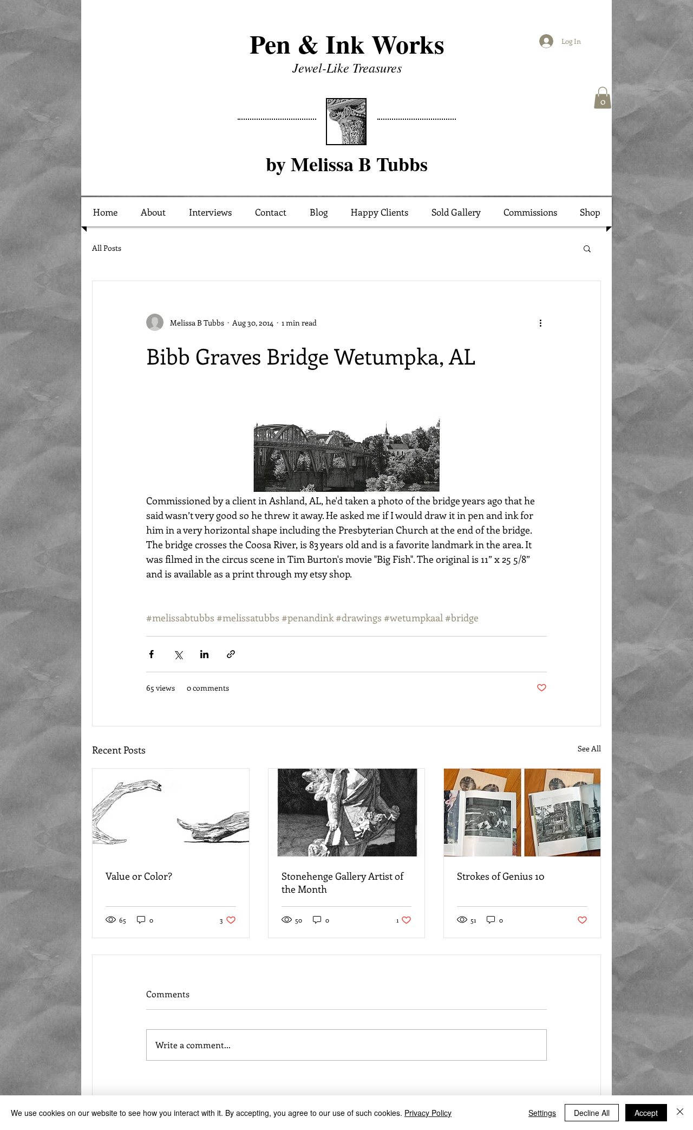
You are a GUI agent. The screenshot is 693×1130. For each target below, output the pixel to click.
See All (589, 748)
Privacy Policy (428, 1112)
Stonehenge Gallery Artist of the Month (342, 882)
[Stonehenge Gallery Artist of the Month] (347, 812)
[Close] (680, 1112)
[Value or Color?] (171, 812)
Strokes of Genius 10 (500, 875)
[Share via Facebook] (151, 654)
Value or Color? (139, 875)
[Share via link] (231, 654)
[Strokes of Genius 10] (522, 812)
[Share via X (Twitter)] (178, 654)
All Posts (106, 248)
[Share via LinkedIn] (204, 654)
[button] (602, 98)
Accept (646, 1112)
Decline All (592, 1112)
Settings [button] (542, 1112)
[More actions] (540, 322)
